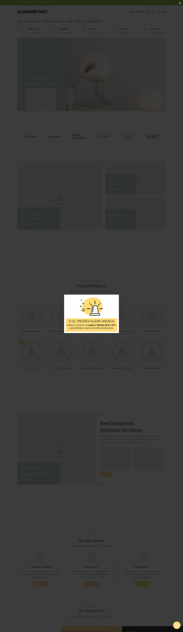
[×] (177, 625)
